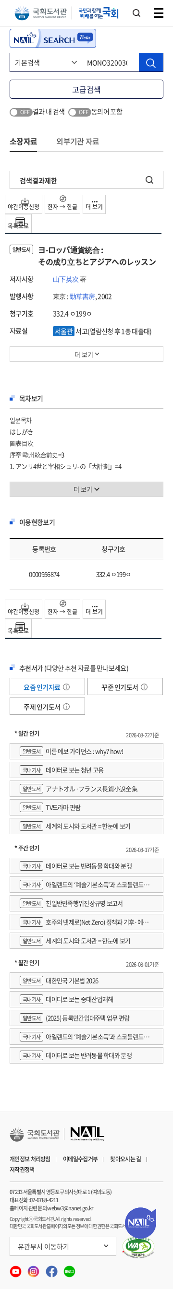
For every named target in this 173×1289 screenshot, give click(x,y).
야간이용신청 (23, 206)
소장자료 (23, 141)
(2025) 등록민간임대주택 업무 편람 (76, 1017)
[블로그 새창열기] (69, 1268)
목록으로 (18, 226)
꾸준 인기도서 (120, 687)
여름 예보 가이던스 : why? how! (73, 751)
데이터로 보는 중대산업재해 (68, 999)
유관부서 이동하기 (43, 1246)
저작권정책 (22, 1169)
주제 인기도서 (42, 706)
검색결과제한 (38, 180)
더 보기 (94, 206)
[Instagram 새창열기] (33, 1268)
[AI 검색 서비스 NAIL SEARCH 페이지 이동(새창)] (53, 38)
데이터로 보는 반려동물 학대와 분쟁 (77, 865)
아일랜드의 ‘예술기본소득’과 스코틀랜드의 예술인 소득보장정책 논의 (84, 886)
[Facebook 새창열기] (52, 1268)
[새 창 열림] (138, 1247)
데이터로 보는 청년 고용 (63, 769)
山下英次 (65, 279)
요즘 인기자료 (42, 687)
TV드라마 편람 (52, 807)
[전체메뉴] (158, 13)
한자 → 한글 (62, 206)
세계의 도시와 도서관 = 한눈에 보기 (76, 825)
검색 (136, 13)
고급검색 (86, 89)
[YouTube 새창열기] (16, 1268)
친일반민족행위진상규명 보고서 (73, 903)
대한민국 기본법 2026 (60, 980)
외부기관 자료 (77, 141)
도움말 (66, 687)
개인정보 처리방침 (30, 1159)
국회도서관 (40, 13)
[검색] (151, 62)
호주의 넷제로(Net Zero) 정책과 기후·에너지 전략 (84, 923)
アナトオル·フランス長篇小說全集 (80, 788)
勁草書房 (82, 296)
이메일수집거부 (80, 1159)
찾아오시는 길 (125, 1159)
